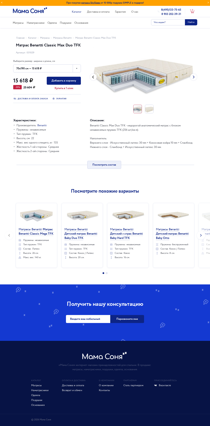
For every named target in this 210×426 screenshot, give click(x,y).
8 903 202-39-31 (171, 14)
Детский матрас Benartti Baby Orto (172, 233)
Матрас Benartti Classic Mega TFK (36, 231)
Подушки (65, 23)
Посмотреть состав (104, 165)
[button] (93, 77)
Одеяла (52, 23)
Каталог (76, 12)
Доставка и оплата (98, 12)
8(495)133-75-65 (171, 10)
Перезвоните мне (127, 319)
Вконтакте (164, 385)
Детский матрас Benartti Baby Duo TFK (80, 233)
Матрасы (18, 23)
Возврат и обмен (72, 390)
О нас (134, 12)
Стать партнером (133, 385)
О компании (106, 385)
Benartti (42, 125)
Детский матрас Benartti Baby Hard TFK (126, 233)
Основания (81, 23)
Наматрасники (35, 23)
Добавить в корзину (64, 81)
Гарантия (120, 12)
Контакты (104, 390)
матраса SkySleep (91, 3)
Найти (191, 22)
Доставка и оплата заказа (32, 98)
